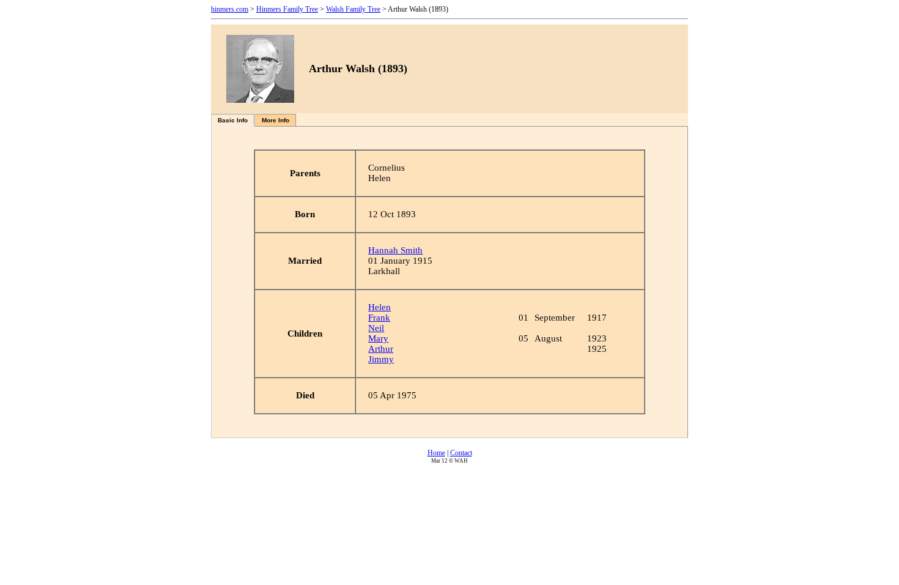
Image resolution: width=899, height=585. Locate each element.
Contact (461, 453)
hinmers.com (229, 9)
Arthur (380, 349)
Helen (379, 307)
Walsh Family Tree (353, 9)
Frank (379, 317)
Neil (376, 328)
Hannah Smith (395, 250)
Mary (378, 338)
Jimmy (381, 359)
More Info (275, 120)
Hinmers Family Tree (287, 9)
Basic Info (233, 120)
